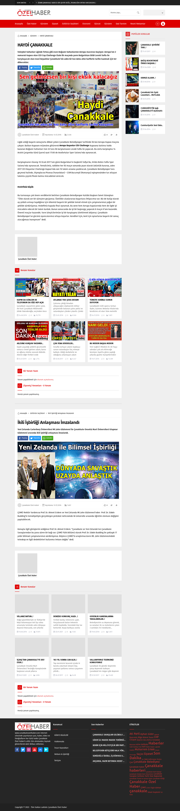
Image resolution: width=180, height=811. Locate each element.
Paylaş (24, 67)
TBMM (146, 759)
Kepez (152, 747)
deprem (140, 740)
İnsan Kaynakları (61, 748)
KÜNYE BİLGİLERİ (61, 735)
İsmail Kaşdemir (154, 792)
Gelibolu (144, 744)
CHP (156, 737)
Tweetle (36, 67)
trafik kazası (152, 759)
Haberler (156, 743)
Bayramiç (134, 737)
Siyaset (148, 754)
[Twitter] (23, 749)
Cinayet (133, 740)
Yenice (159, 759)
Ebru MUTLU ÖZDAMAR (151, 740)
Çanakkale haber (137, 767)
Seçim (140, 754)
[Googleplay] (46, 749)
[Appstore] (40, 749)
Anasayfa (23, 36)
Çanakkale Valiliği (158, 778)
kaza (148, 747)
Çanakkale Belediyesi (147, 762)
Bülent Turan (148, 737)
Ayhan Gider (147, 734)
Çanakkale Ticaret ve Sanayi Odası (141, 778)
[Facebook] (17, 749)
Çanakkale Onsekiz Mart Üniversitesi (141, 774)
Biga (140, 737)
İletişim (57, 760)
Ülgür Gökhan (155, 788)
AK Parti (135, 734)
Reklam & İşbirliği (61, 754)
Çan (131, 762)
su (142, 759)
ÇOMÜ (143, 787)
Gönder (49, 67)
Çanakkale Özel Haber (30, 135)
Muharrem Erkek (145, 749)
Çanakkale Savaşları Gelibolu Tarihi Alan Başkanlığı (146, 775)
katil (144, 747)
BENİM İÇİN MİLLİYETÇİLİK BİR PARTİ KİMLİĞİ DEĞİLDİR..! (61, 3)
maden (132, 750)
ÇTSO (148, 788)
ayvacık (156, 735)
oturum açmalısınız (45, 380)
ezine (138, 744)
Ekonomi (133, 745)
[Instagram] (28, 749)
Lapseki (157, 747)
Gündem (33, 36)
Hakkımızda (59, 741)
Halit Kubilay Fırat (136, 747)
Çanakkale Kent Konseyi (153, 772)
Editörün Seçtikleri (37, 413)
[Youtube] (34, 749)
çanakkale (138, 791)
